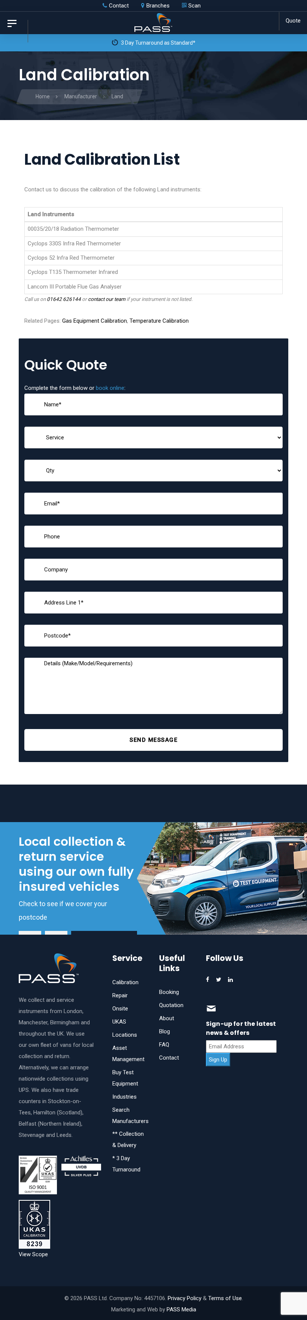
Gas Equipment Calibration (94, 320)
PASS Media (181, 1309)
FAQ (164, 1044)
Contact (169, 1057)
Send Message (153, 740)
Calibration (125, 982)
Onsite (120, 1008)
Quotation (171, 1005)
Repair (120, 995)
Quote (293, 20)
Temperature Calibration (159, 320)
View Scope (33, 1254)
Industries (124, 1096)
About (166, 1018)
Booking (169, 992)
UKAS (119, 1021)
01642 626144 (64, 299)
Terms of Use (225, 1298)
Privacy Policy (184, 1298)
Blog (164, 1031)
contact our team (106, 299)
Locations (124, 1034)
